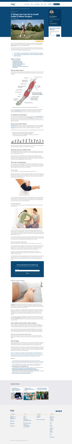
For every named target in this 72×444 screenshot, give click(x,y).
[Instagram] (58, 411)
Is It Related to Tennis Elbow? (17, 61)
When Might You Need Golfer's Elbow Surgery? (20, 66)
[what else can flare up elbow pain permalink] (31, 149)
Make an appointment (53, 23)
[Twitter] (59, 411)
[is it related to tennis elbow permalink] (27, 114)
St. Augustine (52, 420)
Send (58, 35)
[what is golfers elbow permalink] (24, 70)
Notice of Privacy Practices (27, 423)
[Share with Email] (41, 41)
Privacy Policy (25, 424)
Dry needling (13, 304)
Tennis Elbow (30, 117)
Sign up (27, 273)
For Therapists (37, 4)
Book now (56, 4)
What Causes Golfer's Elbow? (17, 62)
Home (11, 8)
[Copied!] (43, 41)
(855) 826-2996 (12, 423)
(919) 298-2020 (12, 421)
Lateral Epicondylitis (17, 110)
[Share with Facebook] (37, 41)
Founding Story (25, 419)
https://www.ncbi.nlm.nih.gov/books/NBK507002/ (20, 366)
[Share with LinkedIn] (40, 41)
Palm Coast (51, 419)
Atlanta (51, 423)
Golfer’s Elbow (13, 45)
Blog (42, 4)
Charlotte (51, 429)
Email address (17, 269)
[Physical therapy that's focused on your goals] (13, 4)
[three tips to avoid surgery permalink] (26, 162)
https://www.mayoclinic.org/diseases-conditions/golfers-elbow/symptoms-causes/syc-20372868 (27, 361)
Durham (51, 430)
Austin (51, 434)
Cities (32, 4)
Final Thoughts (15, 67)
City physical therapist (16, 317)
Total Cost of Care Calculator (41, 419)
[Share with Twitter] (38, 41)
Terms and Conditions (26, 425)
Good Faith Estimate (26, 426)
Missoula (51, 425)
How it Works (26, 4)
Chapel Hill (51, 428)
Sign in (50, 4)
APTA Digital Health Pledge (27, 420)
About (45, 4)
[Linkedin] (61, 411)
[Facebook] (56, 411)
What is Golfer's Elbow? (17, 60)
